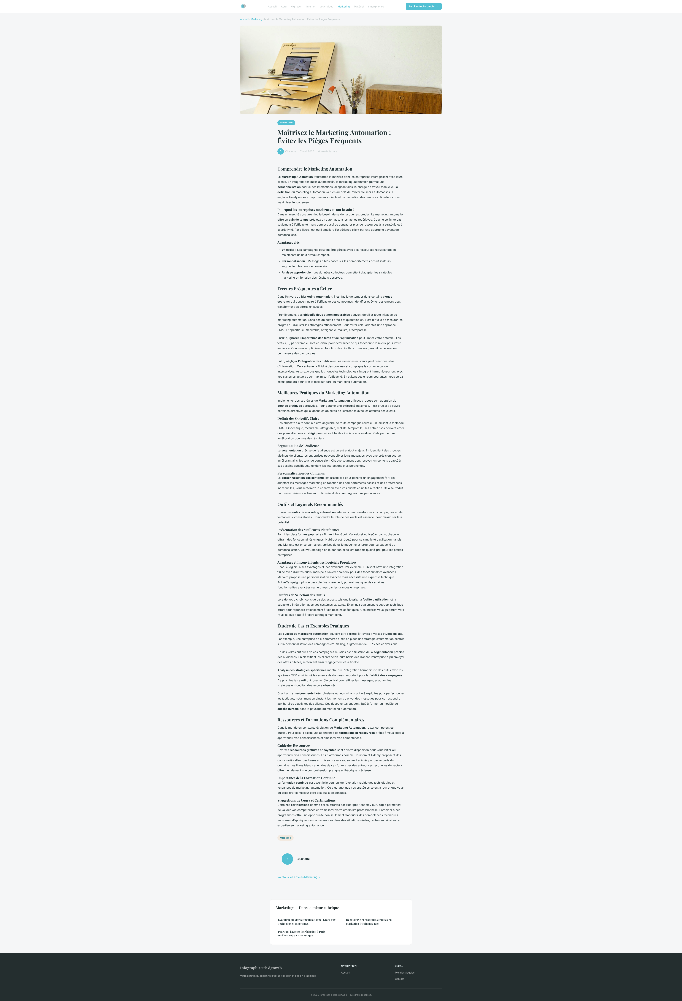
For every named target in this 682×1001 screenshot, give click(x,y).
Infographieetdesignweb (261, 967)
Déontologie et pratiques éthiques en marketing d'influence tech (369, 921)
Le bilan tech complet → (424, 6)
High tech (296, 6)
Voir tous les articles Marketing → (299, 877)
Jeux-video (326, 6)
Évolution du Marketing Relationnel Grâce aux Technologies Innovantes (306, 921)
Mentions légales (405, 972)
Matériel (359, 6)
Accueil (272, 6)
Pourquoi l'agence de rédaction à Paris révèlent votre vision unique (301, 933)
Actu (283, 6)
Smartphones (376, 6)
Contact (399, 978)
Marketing (344, 6)
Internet (310, 6)
